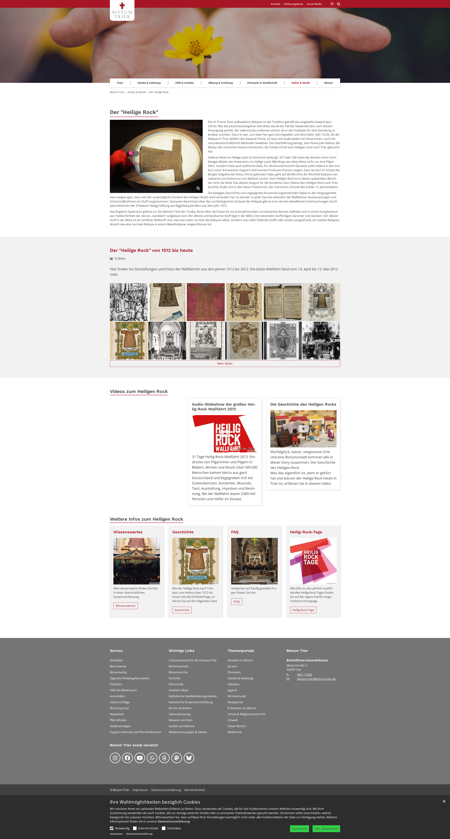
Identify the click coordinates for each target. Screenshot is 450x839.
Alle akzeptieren (326, 829)
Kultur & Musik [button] (301, 82)
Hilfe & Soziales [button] (184, 82)
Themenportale (241, 651)
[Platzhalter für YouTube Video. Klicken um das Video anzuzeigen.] (303, 428)
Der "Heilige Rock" (134, 112)
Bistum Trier (117, 92)
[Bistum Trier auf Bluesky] (189, 758)
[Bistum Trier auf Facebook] (127, 758)
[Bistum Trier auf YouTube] (139, 758)
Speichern (299, 829)
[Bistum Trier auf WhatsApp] (152, 758)
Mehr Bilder (225, 364)
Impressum (116, 833)
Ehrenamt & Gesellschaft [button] (262, 82)
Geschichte (183, 532)
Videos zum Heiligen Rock (139, 391)
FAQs (236, 601)
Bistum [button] (328, 82)
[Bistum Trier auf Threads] (164, 758)
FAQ (235, 532)
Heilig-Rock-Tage (306, 532)
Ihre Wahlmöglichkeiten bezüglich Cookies (155, 802)
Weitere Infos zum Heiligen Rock (146, 519)
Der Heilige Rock (158, 92)
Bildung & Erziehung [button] (220, 82)
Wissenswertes (128, 532)
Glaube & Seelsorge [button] (149, 82)
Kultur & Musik (137, 92)
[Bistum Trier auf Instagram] (115, 758)
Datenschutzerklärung (174, 821)
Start (120, 82)
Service (116, 651)
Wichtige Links (181, 651)
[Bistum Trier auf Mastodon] (176, 758)
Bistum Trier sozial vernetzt (134, 745)
